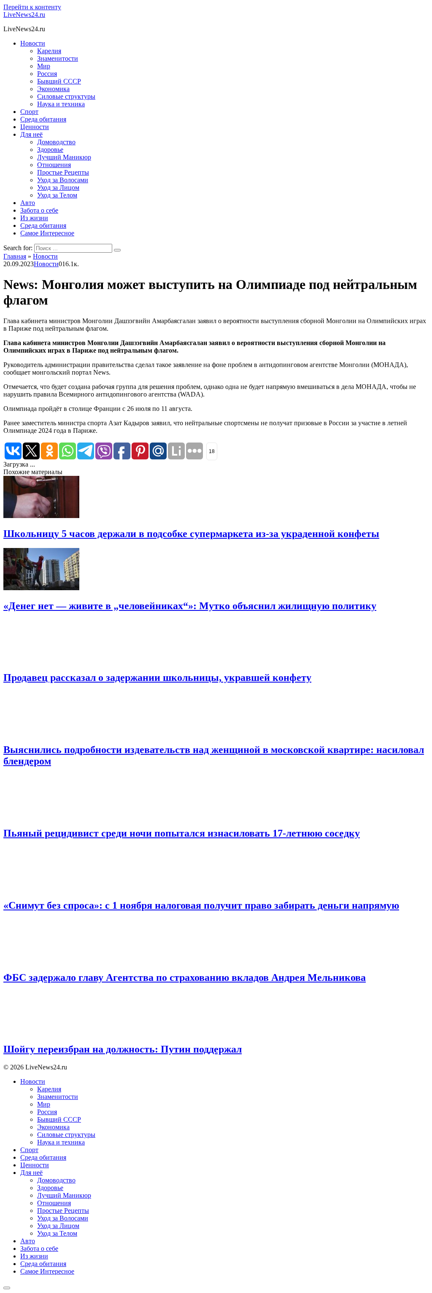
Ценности (34, 126)
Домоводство (56, 142)
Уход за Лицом (58, 187)
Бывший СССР (59, 81)
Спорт (29, 111)
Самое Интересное (47, 233)
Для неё (31, 134)
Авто (27, 202)
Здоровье (50, 149)
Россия (47, 73)
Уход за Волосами (62, 180)
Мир (43, 66)
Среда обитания (43, 119)
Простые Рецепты (63, 172)
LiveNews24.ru (24, 14)
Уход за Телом (57, 195)
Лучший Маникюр (64, 157)
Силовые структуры (66, 96)
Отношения (54, 164)
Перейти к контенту (32, 7)
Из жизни (34, 217)
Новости (32, 43)
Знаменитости (57, 58)
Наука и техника (61, 104)
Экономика (53, 88)
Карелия (49, 50)
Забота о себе (39, 210)
